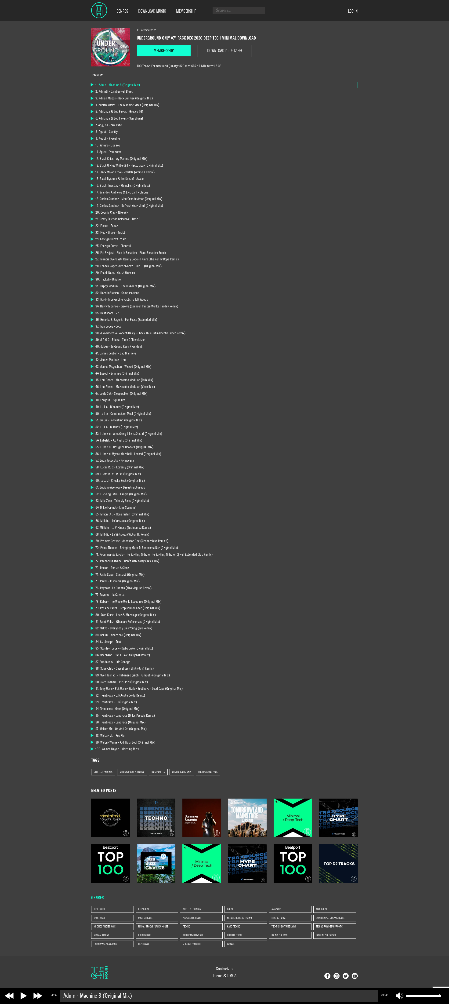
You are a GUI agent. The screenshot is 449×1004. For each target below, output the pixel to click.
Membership (186, 11)
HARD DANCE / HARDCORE (105, 943)
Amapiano (276, 909)
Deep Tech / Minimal (103, 771)
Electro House (279, 917)
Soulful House (145, 917)
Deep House (143, 909)
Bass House (99, 917)
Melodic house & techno (132, 771)
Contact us (224, 969)
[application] (246, 996)
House (230, 909)
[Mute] (399, 996)
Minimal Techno (101, 935)
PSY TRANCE (143, 943)
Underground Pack (207, 771)
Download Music (152, 11)
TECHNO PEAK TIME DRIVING (284, 926)
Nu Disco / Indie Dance (104, 926)
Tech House (99, 909)
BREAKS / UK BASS (279, 935)
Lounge (230, 943)
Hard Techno (233, 926)
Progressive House (192, 917)
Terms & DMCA (224, 975)
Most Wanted (158, 771)
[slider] (423, 996)
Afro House (321, 909)
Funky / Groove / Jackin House (153, 926)
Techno (186, 926)
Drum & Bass (144, 935)
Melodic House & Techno (239, 917)
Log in (353, 11)
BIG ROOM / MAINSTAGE (193, 935)
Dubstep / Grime (235, 935)
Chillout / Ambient (192, 943)
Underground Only (181, 771)
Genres (122, 11)
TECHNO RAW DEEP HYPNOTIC (329, 926)
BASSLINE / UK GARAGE (326, 935)
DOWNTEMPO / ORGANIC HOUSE (330, 917)
